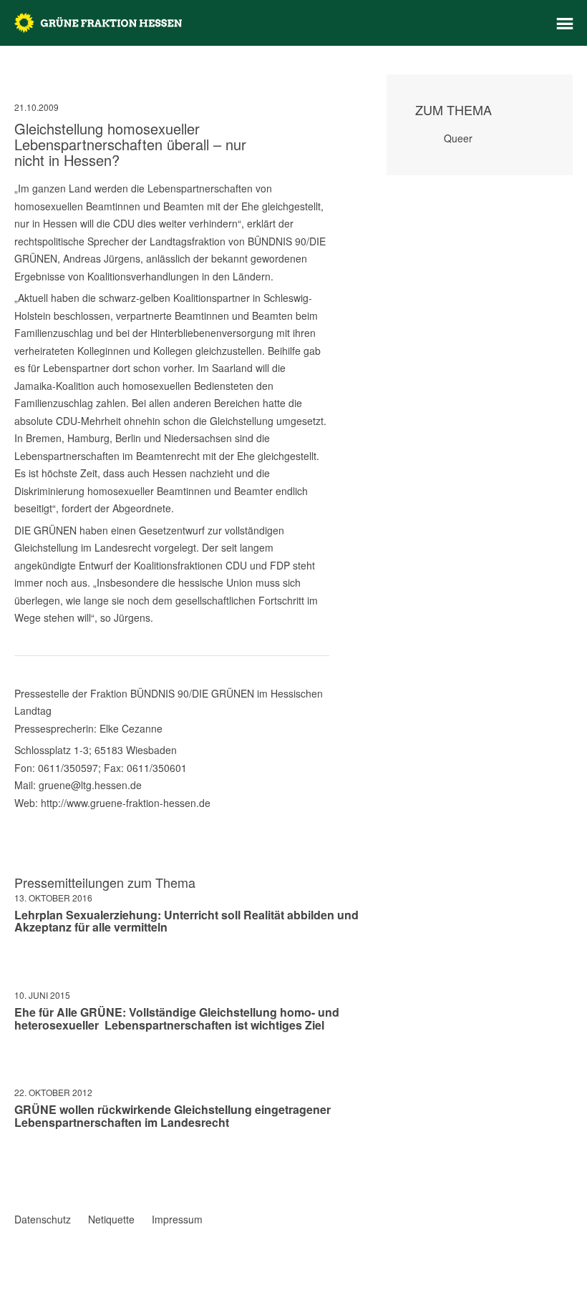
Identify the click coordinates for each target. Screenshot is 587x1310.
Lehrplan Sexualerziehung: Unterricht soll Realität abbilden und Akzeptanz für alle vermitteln (186, 921)
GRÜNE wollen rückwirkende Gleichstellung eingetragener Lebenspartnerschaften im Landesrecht (172, 1115)
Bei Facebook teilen (20, 1164)
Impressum (177, 1219)
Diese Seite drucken (323, 1178)
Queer (458, 138)
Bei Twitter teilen (38, 1164)
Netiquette (111, 1219)
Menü (565, 24)
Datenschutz (42, 1219)
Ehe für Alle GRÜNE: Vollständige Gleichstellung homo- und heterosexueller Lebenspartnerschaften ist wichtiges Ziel (176, 1018)
